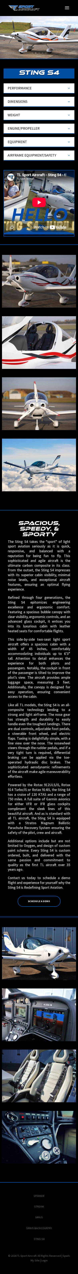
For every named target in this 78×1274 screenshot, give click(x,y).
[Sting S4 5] (39, 490)
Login (44, 1260)
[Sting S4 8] (39, 1162)
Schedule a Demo (39, 901)
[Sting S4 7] (39, 1101)
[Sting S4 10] (39, 1040)
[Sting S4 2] (39, 429)
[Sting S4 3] (39, 368)
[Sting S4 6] (39, 979)
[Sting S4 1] (39, 306)
